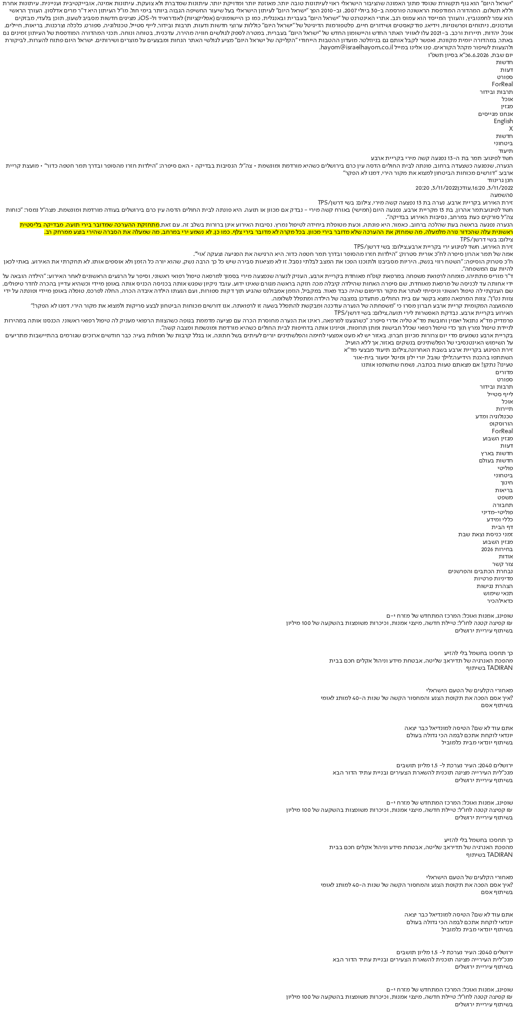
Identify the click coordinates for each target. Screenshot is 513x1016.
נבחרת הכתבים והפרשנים (480, 571)
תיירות (504, 409)
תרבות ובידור (496, 92)
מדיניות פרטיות (493, 579)
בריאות (504, 490)
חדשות (504, 62)
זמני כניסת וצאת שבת (485, 534)
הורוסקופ (501, 424)
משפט (505, 498)
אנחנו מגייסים (495, 114)
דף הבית (502, 527)
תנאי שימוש (498, 593)
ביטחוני (503, 143)
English (503, 121)
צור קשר (502, 564)
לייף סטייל (500, 394)
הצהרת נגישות (495, 586)
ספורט (505, 77)
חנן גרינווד (500, 180)
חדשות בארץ (497, 453)
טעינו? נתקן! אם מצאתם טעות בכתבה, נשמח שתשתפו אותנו (437, 365)
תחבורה (503, 505)
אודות (506, 557)
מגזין (507, 106)
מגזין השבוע (498, 439)
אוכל (507, 99)
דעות (506, 70)
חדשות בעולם (496, 461)
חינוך (507, 483)
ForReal (502, 84)
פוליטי (505, 468)
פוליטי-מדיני (497, 512)
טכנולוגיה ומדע (494, 417)
